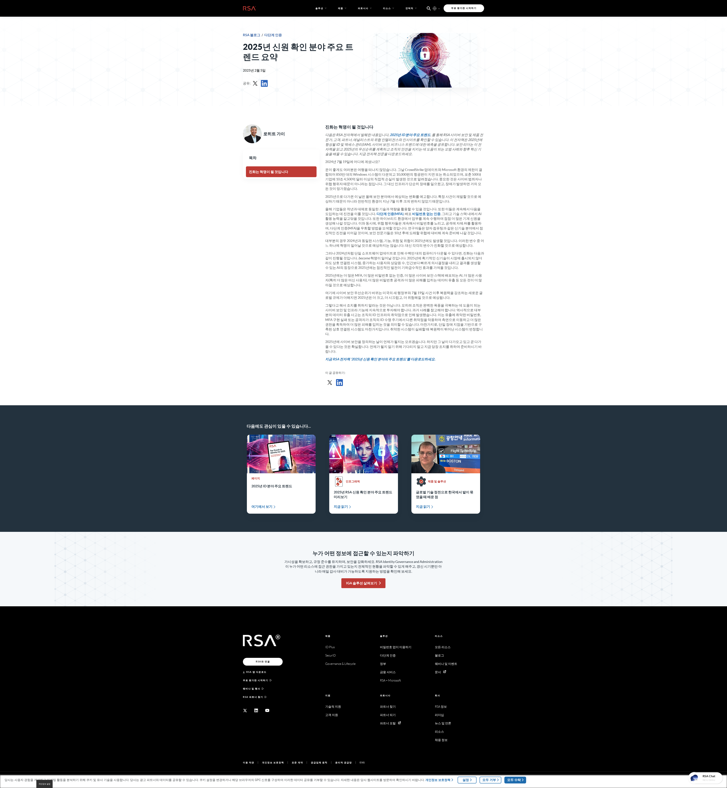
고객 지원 (331, 715)
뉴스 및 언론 (443, 723)
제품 (328, 636)
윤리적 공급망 (343, 762)
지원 (328, 695)
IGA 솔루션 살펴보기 (361, 583)
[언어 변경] (434, 8)
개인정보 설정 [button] (44, 784)
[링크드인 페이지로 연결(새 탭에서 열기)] (256, 710)
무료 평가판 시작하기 (255, 680)
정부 (383, 663)
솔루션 (384, 636)
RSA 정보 (441, 706)
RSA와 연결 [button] (263, 661)
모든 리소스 (443, 647)
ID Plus (330, 647)
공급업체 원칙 (319, 762)
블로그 (439, 655)
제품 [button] (340, 8)
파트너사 (385, 695)
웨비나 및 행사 (251, 688)
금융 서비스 (388, 672)
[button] (429, 8)
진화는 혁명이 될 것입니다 (268, 172)
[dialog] (363, 781)
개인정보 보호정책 (273, 762)
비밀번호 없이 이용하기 (395, 647)
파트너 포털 (388, 723)
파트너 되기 (388, 715)
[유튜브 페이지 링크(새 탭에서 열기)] (267, 710)
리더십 (439, 715)
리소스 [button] (387, 8)
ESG (362, 762)
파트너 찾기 (388, 706)
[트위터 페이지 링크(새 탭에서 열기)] (245, 710)
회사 (437, 695)
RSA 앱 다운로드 (256, 672)
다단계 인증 (273, 35)
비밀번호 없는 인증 (426, 214)
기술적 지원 (333, 706)
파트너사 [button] (363, 8)
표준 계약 (297, 762)
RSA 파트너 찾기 (253, 697)
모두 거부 (489, 780)
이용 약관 (248, 762)
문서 (438, 672)
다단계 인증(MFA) (390, 214)
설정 (466, 780)
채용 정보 (441, 740)
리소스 (439, 636)
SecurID (330, 655)
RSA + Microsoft (390, 680)
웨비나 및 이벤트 (446, 663)
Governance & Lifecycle (340, 663)
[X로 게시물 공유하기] (255, 83)
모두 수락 (514, 780)
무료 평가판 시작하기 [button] (464, 8)
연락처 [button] (409, 8)
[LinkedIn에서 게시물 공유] (264, 83)
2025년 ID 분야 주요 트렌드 (410, 135)
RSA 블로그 (252, 35)
